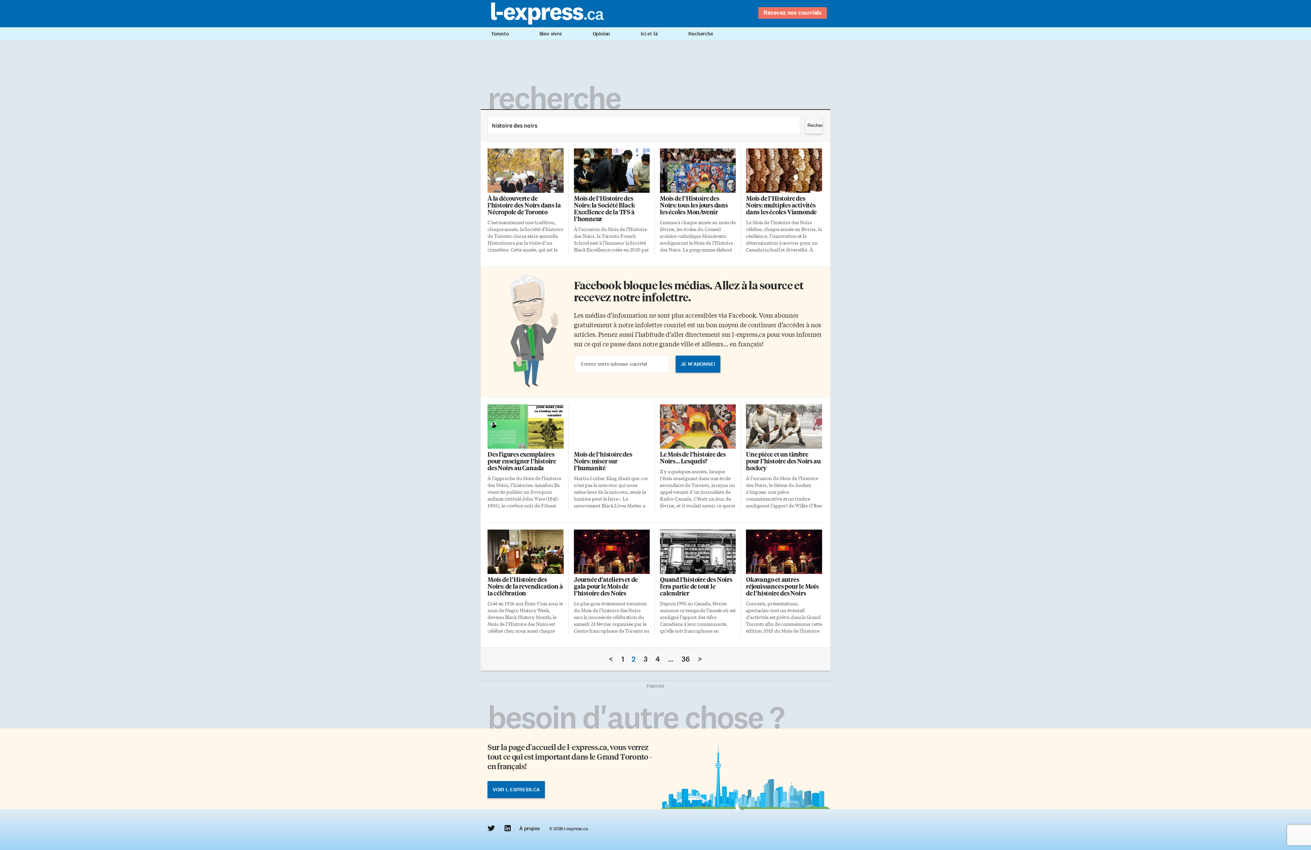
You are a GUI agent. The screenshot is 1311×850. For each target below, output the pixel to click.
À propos (529, 828)
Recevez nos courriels (792, 13)
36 (685, 659)
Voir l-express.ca (516, 789)
